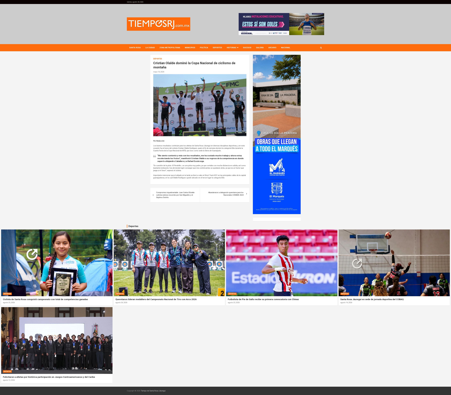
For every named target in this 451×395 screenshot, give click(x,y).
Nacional (285, 48)
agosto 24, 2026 (121, 302)
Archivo (272, 48)
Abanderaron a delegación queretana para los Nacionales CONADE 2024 (225, 193)
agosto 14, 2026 (346, 302)
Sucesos (247, 48)
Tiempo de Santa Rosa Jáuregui (153, 391)
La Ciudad (150, 48)
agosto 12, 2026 (9, 380)
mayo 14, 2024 (158, 72)
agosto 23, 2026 (234, 302)
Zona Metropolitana (169, 48)
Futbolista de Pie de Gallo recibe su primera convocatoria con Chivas (263, 299)
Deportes (217, 48)
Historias (231, 48)
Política (204, 48)
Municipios (190, 48)
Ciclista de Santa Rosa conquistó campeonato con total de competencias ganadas (45, 299)
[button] (281, 24)
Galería (260, 48)
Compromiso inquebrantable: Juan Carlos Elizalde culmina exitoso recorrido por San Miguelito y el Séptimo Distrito (175, 194)
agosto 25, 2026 (9, 302)
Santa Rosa (135, 48)
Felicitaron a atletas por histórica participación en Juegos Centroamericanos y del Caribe (49, 377)
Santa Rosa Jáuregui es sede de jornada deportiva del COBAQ (372, 299)
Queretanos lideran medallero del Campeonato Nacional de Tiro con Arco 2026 (156, 299)
